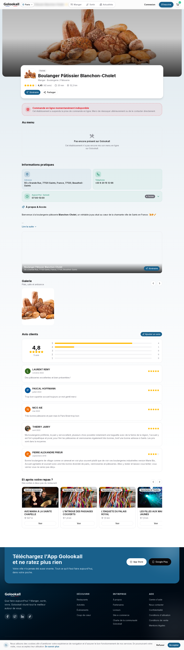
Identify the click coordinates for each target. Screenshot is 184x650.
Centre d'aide (155, 599)
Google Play (162, 562)
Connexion (149, 4)
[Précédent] (153, 481)
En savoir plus (52, 646)
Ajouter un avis (152, 334)
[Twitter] (15, 616)
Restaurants (82, 599)
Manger (78, 4)
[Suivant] (159, 481)
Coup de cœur (84, 615)
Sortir (92, 4)
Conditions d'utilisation (159, 615)
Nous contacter (156, 605)
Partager (51, 92)
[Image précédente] (153, 283)
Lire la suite (28, 226)
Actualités (108, 4)
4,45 (45, 85)
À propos (117, 599)
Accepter (174, 645)
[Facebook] (7, 616)
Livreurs (116, 610)
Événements (82, 610)
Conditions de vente (158, 620)
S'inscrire (166, 4)
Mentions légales (157, 625)
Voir (40, 523)
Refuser (160, 645)
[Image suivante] (159, 283)
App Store (138, 562)
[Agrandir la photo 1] (38, 306)
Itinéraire (34, 92)
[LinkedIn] (22, 616)
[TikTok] (30, 616)
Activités (81, 605)
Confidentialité (156, 610)
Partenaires (118, 605)
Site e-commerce (121, 615)
